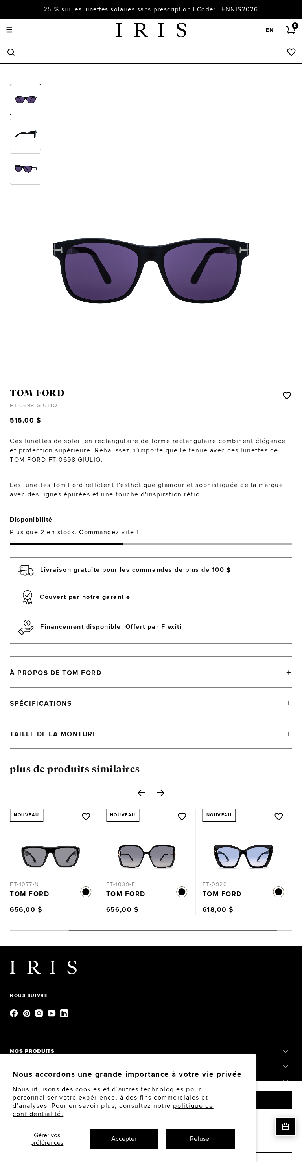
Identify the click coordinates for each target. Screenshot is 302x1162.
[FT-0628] (250, 849)
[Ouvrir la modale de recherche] (11, 52)
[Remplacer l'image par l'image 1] (25, 99)
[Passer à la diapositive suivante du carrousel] (160, 792)
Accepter (123, 1138)
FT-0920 (125, 884)
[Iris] (151, 30)
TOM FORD (37, 393)
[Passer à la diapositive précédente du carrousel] (141, 792)
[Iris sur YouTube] (52, 1013)
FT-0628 (222, 884)
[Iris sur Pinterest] (27, 1013)
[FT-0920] (154, 849)
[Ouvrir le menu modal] (9, 30)
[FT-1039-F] (58, 849)
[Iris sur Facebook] (14, 1013)
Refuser (200, 1138)
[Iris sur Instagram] (39, 1013)
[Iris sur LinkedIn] (65, 1013)
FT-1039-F (32, 884)
